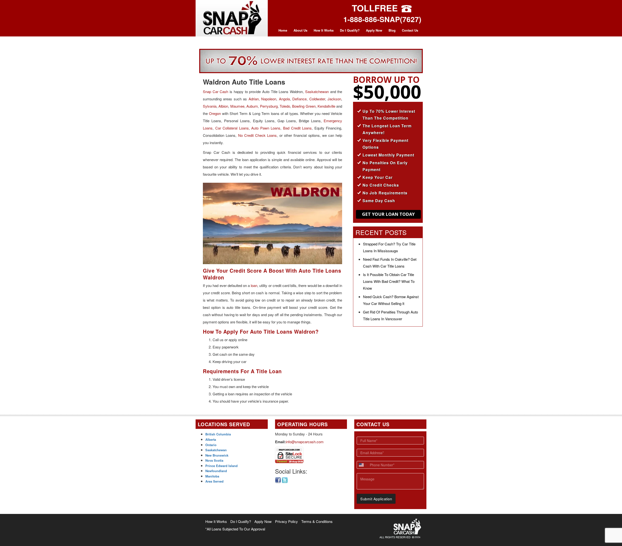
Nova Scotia (214, 460)
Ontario (210, 444)
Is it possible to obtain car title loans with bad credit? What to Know (389, 281)
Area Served (214, 481)
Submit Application (376, 498)
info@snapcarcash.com (305, 441)
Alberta (210, 439)
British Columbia (218, 434)
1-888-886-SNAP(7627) (382, 19)
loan (254, 285)
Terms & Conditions (317, 521)
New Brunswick (216, 455)
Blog (392, 30)
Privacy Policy (286, 521)
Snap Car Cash (215, 91)
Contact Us (410, 30)
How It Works (324, 30)
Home (282, 30)
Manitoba (212, 476)
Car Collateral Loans (232, 127)
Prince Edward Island (221, 465)
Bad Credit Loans (297, 127)
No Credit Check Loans (257, 135)
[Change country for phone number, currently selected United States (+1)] (362, 465)
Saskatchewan (317, 91)
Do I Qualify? (350, 30)
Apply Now (374, 30)
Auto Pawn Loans (265, 127)
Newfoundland (216, 470)
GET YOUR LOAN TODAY (388, 214)
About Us (300, 30)
